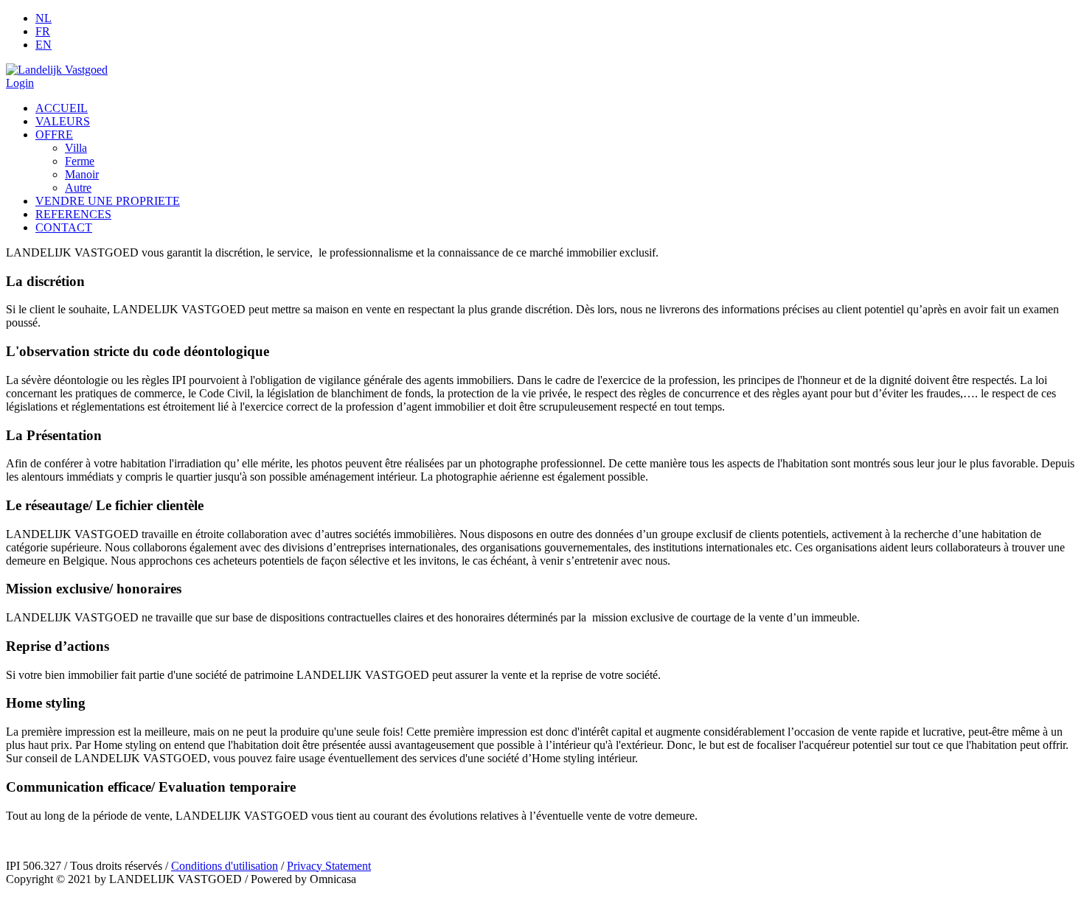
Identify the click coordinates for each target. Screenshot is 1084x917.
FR (42, 31)
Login (20, 83)
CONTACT (63, 227)
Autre (78, 187)
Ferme (79, 161)
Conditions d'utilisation (224, 866)
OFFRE (54, 134)
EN (43, 44)
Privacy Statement (329, 866)
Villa (76, 148)
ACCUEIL (61, 108)
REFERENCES (73, 214)
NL (43, 18)
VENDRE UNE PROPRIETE (107, 201)
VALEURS (62, 121)
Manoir (82, 174)
